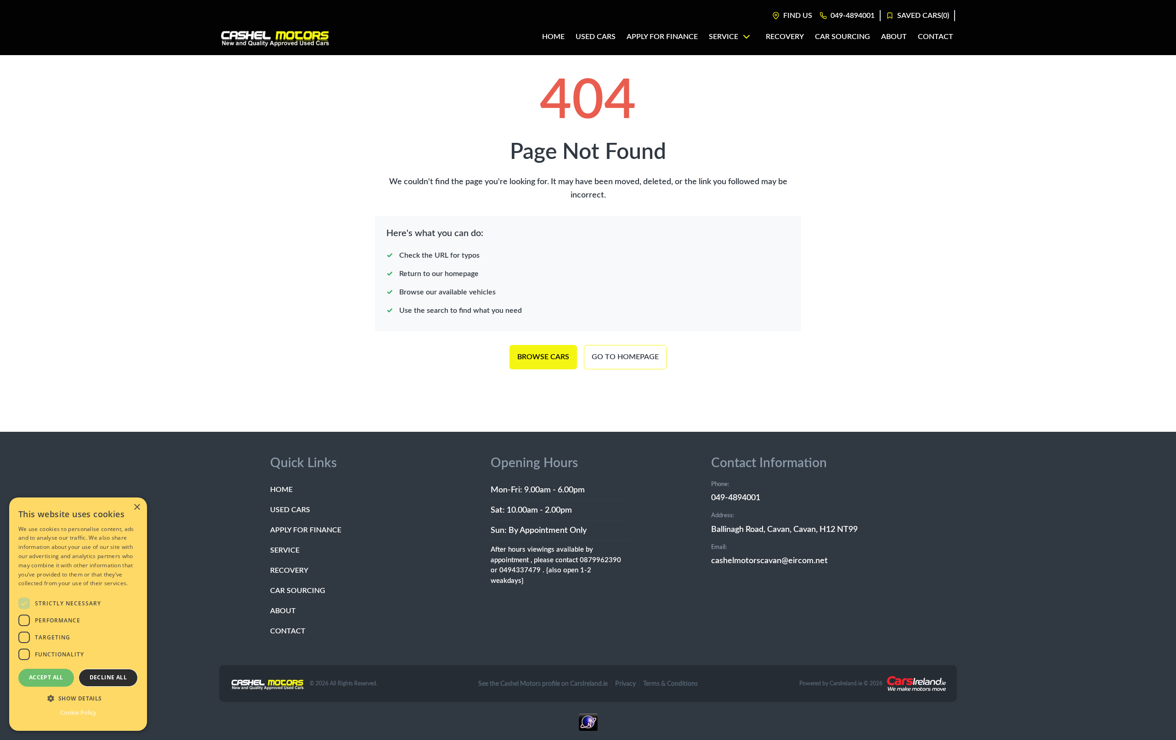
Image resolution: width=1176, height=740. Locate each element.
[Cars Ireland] (916, 683)
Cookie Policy (78, 712)
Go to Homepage (625, 357)
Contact (287, 631)
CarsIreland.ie (846, 683)
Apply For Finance (305, 530)
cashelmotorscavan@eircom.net (769, 561)
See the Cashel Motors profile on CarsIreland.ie (543, 684)
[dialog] (78, 614)
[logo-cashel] (275, 37)
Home (281, 489)
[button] (78, 698)
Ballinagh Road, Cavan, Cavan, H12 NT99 (784, 529)
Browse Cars (543, 357)
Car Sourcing (297, 590)
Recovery (289, 570)
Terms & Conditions (670, 684)
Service (285, 550)
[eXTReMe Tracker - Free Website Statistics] (588, 726)
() (923, 15)
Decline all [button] (108, 677)
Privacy (625, 684)
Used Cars (290, 510)
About (283, 611)
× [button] (136, 507)
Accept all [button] (46, 677)
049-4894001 (735, 498)
